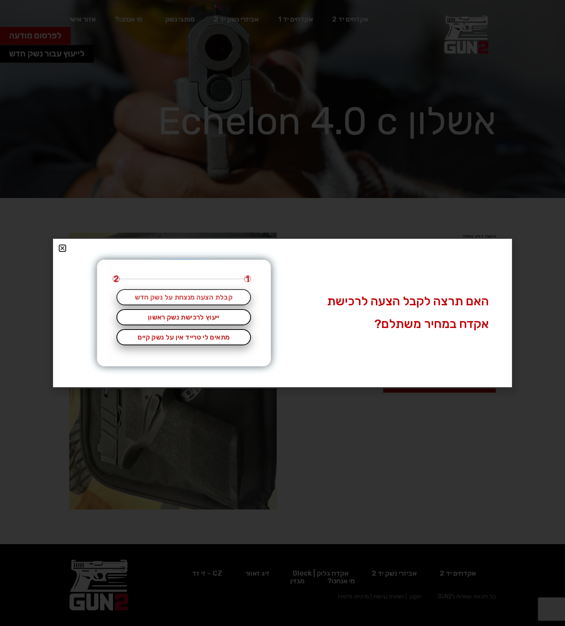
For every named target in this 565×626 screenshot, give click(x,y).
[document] (282, 313)
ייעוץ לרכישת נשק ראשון (183, 317)
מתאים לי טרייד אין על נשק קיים (183, 337)
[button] (62, 248)
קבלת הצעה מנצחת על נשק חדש (184, 297)
